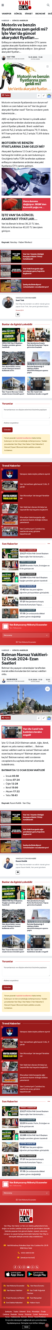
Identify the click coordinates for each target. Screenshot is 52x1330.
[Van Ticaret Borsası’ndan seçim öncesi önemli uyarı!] (13, 384)
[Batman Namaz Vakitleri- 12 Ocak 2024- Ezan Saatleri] (26, 699)
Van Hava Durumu (37, 1286)
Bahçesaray (43, 1314)
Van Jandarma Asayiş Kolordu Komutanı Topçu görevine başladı (37, 345)
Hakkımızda (15, 1317)
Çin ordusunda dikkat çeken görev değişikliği (32, 615)
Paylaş (7, 95)
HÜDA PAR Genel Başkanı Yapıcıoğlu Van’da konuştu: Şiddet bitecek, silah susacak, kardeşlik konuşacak (33, 555)
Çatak (35, 1314)
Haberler (5, 20)
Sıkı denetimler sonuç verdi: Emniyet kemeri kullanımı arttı (11, 369)
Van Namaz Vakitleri (14, 1290)
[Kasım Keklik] (8, 863)
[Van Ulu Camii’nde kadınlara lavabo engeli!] (38, 384)
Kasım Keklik (21, 861)
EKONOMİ (40, 14)
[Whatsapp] (33, 1267)
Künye (30, 1317)
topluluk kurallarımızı (24, 438)
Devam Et (19, 310)
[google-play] (37, 1274)
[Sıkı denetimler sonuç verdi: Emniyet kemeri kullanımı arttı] (13, 358)
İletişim (24, 1317)
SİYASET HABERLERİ (28, 550)
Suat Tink (20, 300)
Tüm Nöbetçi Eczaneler (27, 642)
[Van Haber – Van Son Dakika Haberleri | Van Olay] (25, 5)
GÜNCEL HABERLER (20, 20)
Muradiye (35, 1311)
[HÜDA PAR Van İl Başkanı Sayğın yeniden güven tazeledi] (13, 335)
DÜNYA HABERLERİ (27, 562)
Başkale (14, 1314)
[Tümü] (49, 544)
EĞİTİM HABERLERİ (27, 586)
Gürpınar (28, 1314)
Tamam (26, 1327)
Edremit (23, 1311)
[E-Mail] (18, 315)
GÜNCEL (18, 14)
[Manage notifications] (47, 1325)
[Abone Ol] (49, 96)
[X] (20, 1267)
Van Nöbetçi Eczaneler (15, 1286)
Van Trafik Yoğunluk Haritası (36, 1292)
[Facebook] (15, 1267)
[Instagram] (24, 1267)
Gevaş (20, 1314)
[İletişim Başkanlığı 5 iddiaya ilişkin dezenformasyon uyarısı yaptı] (38, 358)
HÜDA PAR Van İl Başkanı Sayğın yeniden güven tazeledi (12, 345)
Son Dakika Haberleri (14, 1303)
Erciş (29, 1311)
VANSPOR (6, 14)
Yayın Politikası (40, 1317)
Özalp (43, 1311)
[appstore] (15, 1274)
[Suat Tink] (8, 302)
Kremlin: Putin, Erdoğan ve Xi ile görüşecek (34, 567)
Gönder (7, 430)
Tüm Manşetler (36, 1298)
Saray (7, 1317)
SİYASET (29, 14)
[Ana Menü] (3, 5)
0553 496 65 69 (27, 1253)
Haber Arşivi (35, 1303)
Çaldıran (6, 1314)
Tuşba (15, 1311)
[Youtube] (28, 1267)
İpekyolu (8, 1311)
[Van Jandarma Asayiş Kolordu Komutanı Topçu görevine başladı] (38, 335)
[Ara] (48, 5)
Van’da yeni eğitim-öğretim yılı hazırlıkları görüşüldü (34, 591)
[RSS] (37, 1267)
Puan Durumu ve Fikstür (15, 1298)
